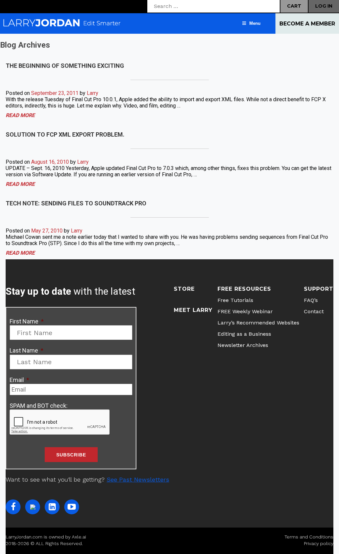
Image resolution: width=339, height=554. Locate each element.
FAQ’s (311, 300)
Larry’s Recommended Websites (258, 323)
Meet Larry (193, 310)
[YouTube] (71, 506)
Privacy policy (318, 543)
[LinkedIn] (52, 506)
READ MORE (20, 115)
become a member (307, 24)
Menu (255, 23)
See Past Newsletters (138, 479)
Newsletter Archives (243, 345)
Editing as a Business (244, 334)
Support (318, 289)
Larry (92, 93)
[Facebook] (13, 506)
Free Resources (244, 289)
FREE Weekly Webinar (245, 311)
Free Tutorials (235, 300)
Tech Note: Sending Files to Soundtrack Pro (76, 203)
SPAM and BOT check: (39, 405)
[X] (32, 506)
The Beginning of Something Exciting (65, 65)
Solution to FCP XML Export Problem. (65, 134)
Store (184, 289)
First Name (27, 321)
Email (19, 379)
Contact (314, 311)
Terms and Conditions (308, 536)
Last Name (26, 350)
